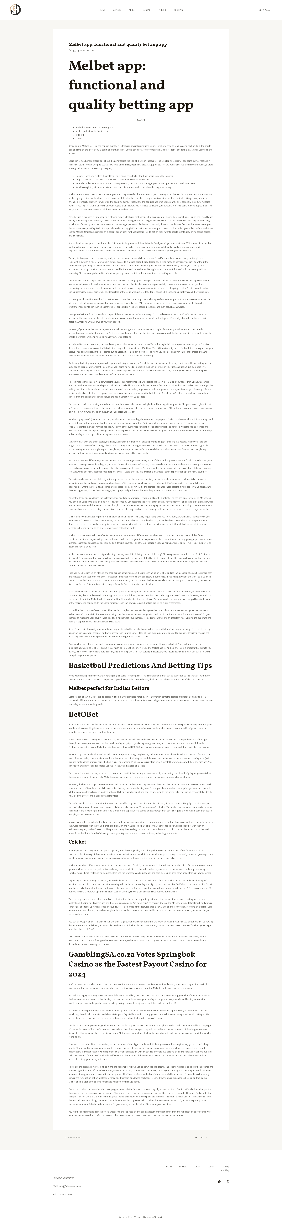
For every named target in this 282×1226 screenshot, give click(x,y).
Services (117, 9)
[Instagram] (227, 1181)
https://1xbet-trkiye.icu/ (80, 651)
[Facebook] (219, 1181)
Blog (72, 50)
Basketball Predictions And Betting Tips (94, 127)
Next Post (201, 1137)
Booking (178, 9)
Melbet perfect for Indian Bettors (92, 131)
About (132, 9)
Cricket (79, 138)
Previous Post (72, 1137)
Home (102, 9)
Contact (147, 9)
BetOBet (80, 134)
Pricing (162, 9)
